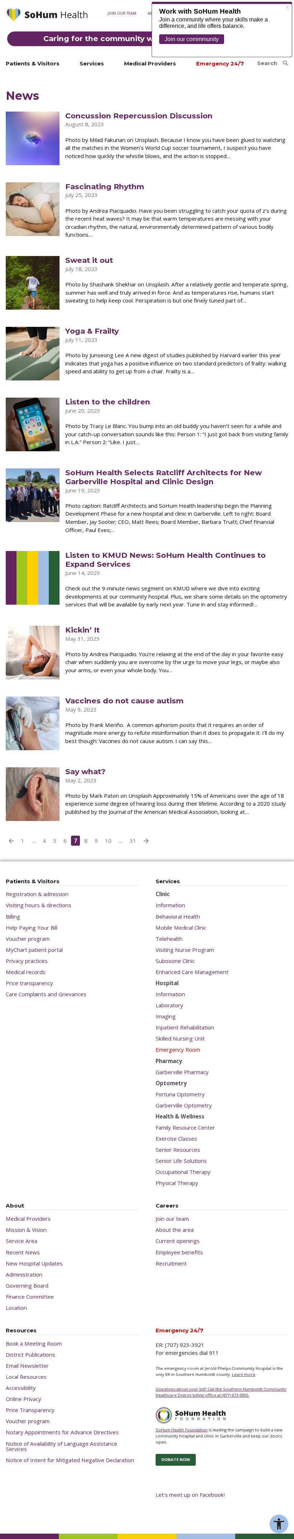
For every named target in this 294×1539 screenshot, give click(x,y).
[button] (279, 1524)
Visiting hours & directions (38, 905)
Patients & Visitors (33, 63)
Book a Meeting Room (34, 1343)
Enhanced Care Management (192, 972)
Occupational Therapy (183, 1172)
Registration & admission (37, 894)
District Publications (30, 1354)
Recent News (23, 1252)
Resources (21, 1331)
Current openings (178, 1241)
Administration (24, 1274)
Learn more (243, 1374)
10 (108, 840)
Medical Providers (150, 63)
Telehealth (169, 938)
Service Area (21, 1241)
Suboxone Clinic (175, 961)
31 (133, 840)
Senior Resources (178, 1149)
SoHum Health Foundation (182, 1429)
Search (267, 63)
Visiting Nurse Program (185, 950)
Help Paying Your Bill (31, 927)
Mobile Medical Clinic (181, 927)
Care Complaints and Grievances (46, 994)
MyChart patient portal (34, 950)
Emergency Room (178, 1049)
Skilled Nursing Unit (180, 1038)
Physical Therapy (177, 1183)
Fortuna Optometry (180, 1094)
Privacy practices (27, 961)
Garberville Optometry (184, 1105)
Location (16, 1308)
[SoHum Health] (46, 16)
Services (92, 63)
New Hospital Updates (34, 1263)
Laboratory (169, 1005)
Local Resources (26, 1377)
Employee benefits (179, 1252)
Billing (13, 916)
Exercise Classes (176, 1138)
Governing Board (27, 1285)
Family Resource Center (185, 1127)
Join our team (122, 13)
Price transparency (29, 983)
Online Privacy (23, 1399)
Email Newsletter (27, 1365)
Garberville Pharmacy (182, 1072)
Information (170, 905)
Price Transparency (30, 1410)
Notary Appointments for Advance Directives (62, 1432)
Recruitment (171, 1263)
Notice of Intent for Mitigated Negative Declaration (70, 1460)
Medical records (123, 56)
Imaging (166, 1016)
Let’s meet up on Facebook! (190, 1494)
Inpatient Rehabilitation (185, 1027)
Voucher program (27, 938)
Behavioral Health (178, 916)
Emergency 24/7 (220, 63)
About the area (175, 1230)
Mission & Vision (26, 1230)
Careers (167, 1206)
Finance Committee (30, 1296)
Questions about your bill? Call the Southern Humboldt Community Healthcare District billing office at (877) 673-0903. (221, 1392)
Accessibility (21, 1388)
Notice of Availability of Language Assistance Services (61, 1446)
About (15, 1206)
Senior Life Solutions (181, 1161)
